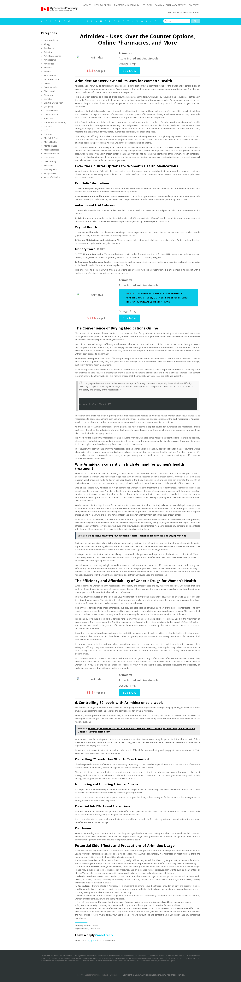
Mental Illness (50, 145)
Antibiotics (49, 63)
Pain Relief (49, 157)
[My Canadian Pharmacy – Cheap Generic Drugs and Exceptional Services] (59, 12)
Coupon (147, 5)
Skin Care (48, 165)
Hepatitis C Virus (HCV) (55, 122)
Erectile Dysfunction (53, 102)
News (105, 974)
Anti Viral (48, 52)
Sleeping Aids (50, 169)
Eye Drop (48, 106)
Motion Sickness (51, 149)
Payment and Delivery (126, 5)
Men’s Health (50, 141)
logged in (92, 940)
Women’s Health (52, 177)
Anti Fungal (49, 48)
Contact (194, 5)
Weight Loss (50, 173)
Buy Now (129, 71)
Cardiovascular (51, 87)
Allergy (47, 44)
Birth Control (50, 75)
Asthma (47, 71)
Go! (195, 21)
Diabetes (48, 95)
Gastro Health (51, 110)
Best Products (51, 40)
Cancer (47, 83)
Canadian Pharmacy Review (170, 5)
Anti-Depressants (52, 55)
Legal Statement (92, 974)
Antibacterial (50, 59)
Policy (80, 974)
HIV (46, 130)
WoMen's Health (91, 925)
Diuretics (48, 98)
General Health (51, 114)
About (87, 5)
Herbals (48, 126)
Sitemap (114, 974)
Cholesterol (49, 91)
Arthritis (48, 67)
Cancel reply (104, 935)
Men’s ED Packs (51, 138)
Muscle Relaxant (52, 153)
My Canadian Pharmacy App (183, 12)
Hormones (49, 134)
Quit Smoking (50, 161)
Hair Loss (48, 118)
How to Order (102, 5)
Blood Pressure (51, 79)
